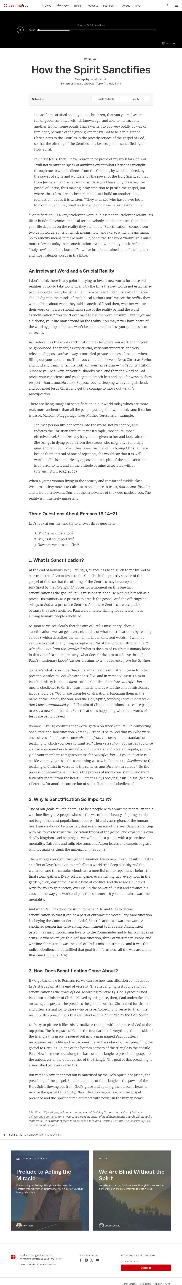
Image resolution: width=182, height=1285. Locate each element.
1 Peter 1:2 (37, 784)
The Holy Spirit (112, 83)
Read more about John (43, 1125)
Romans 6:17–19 (42, 726)
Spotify (135, 99)
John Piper (35, 1112)
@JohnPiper (51, 1112)
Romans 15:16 (92, 909)
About (126, 5)
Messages (63, 5)
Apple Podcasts (106, 99)
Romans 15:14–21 (84, 83)
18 (112, 909)
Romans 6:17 (92, 778)
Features (108, 5)
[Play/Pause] (20, 30)
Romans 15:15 (60, 570)
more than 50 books (75, 1121)
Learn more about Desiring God (36, 1264)
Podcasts (92, 5)
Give (137, 5)
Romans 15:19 (56, 955)
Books (77, 5)
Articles (46, 5)
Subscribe (146, 1267)
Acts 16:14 (67, 1092)
